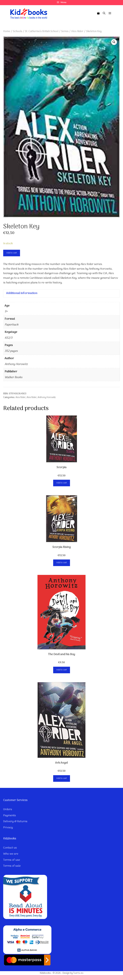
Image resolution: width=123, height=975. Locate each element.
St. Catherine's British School (41, 31)
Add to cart (11, 253)
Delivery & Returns (15, 821)
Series (65, 31)
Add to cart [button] (61, 483)
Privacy (8, 827)
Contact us (10, 847)
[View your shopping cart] (98, 13)
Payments (9, 815)
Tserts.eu (78, 973)
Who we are (10, 854)
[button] (114, 42)
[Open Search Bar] (104, 13)
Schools (17, 31)
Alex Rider (77, 31)
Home (6, 31)
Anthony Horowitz (47, 397)
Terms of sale (12, 866)
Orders (7, 809)
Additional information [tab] (21, 293)
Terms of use (11, 860)
